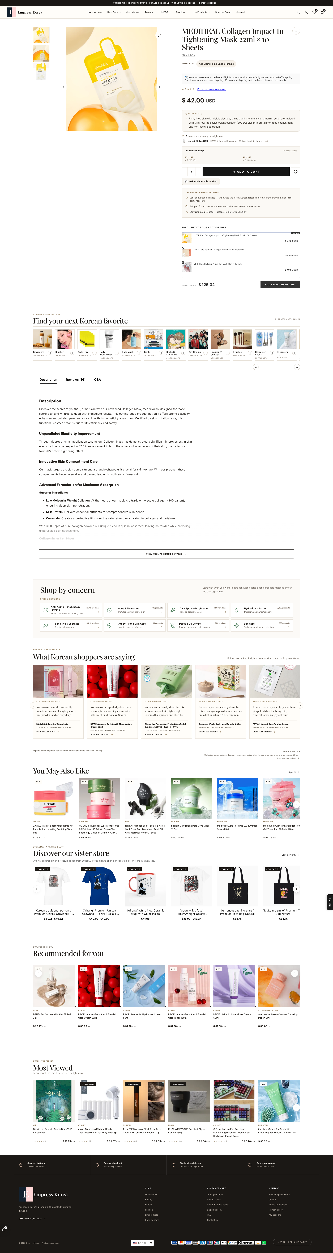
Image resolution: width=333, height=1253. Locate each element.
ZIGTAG (37, 822)
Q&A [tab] (97, 379)
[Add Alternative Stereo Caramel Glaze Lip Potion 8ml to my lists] (283, 1002)
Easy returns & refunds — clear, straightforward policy (218, 212)
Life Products (200, 12)
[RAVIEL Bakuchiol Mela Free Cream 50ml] (234, 986)
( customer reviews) (211, 89)
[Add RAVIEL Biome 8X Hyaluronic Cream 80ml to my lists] (148, 1002)
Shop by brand (152, 1220)
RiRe (127, 822)
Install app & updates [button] (292, 1242)
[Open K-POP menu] (170, 12)
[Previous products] (38, 973)
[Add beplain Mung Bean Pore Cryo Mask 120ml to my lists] (195, 814)
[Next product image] (159, 87)
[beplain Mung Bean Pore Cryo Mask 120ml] (191, 798)
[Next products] (294, 973)
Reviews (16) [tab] (76, 379)
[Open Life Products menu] (210, 12)
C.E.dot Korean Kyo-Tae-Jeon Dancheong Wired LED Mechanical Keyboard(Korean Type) (231, 1132)
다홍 (35, 1125)
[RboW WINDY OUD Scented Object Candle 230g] (189, 1101)
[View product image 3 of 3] (41, 71)
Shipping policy (214, 1209)
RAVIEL (81, 1011)
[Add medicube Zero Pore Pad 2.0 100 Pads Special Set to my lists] (241, 814)
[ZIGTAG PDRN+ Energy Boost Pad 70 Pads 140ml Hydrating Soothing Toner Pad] (53, 798)
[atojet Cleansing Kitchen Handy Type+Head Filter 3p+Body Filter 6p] (99, 1101)
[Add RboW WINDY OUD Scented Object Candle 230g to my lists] (193, 1117)
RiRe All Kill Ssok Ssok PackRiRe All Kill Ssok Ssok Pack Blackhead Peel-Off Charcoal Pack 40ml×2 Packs (145, 829)
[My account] (306, 12)
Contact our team (30, 1218)
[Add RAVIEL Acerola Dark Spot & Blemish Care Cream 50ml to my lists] (103, 1002)
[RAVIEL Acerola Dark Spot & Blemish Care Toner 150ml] (189, 986)
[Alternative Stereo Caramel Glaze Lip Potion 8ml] (279, 986)
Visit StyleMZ (291, 854)
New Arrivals (95, 12)
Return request (214, 1199)
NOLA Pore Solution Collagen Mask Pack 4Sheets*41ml (219, 249)
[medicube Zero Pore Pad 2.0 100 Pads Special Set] (237, 798)
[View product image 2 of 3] (41, 53)
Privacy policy (276, 1209)
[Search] (298, 12)
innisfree (263, 1125)
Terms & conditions (278, 1204)
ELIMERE (127, 1125)
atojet (82, 1125)
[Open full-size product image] (159, 35)
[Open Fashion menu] (187, 12)
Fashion (180, 12)
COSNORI (83, 822)
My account (275, 1214)
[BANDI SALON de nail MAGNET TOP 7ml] (54, 986)
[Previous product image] (63, 87)
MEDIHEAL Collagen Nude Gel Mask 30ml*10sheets (218, 264)
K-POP (164, 12)
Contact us (212, 1220)
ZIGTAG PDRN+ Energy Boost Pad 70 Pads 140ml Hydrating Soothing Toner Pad (53, 829)
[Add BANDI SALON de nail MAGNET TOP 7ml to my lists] (58, 1002)
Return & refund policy (218, 1204)
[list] (166, 345)
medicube (222, 822)
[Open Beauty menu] (155, 12)
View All (292, 772)
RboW (171, 1125)
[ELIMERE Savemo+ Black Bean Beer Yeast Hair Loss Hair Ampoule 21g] (144, 1101)
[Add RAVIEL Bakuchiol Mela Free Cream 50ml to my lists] (238, 1002)
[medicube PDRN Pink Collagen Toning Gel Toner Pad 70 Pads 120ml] (283, 798)
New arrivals (151, 1194)
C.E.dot (217, 1125)
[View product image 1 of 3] (41, 35)
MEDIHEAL (188, 54)
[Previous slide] (33, 705)
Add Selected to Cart (280, 284)
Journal (240, 12)
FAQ (209, 1214)
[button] (49, 814)
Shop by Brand (223, 12)
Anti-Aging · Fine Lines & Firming (216, 63)
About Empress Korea (279, 1194)
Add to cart (248, 171)
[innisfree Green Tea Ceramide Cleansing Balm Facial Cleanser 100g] (279, 1101)
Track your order (215, 1194)
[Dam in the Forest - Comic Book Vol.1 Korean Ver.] (54, 1101)
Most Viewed (133, 12)
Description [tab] (48, 379)
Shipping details (207, 3)
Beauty (149, 12)
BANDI (36, 1011)
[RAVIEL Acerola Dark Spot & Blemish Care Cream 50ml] (99, 986)
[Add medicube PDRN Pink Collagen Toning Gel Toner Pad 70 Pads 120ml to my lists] (287, 814)
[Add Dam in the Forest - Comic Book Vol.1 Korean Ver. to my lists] (58, 1117)
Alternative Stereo (269, 1011)
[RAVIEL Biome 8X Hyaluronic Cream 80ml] (144, 986)
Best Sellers (114, 12)
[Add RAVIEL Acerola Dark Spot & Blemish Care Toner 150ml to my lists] (193, 1002)
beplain (175, 822)
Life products (151, 1214)
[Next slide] (300, 705)
